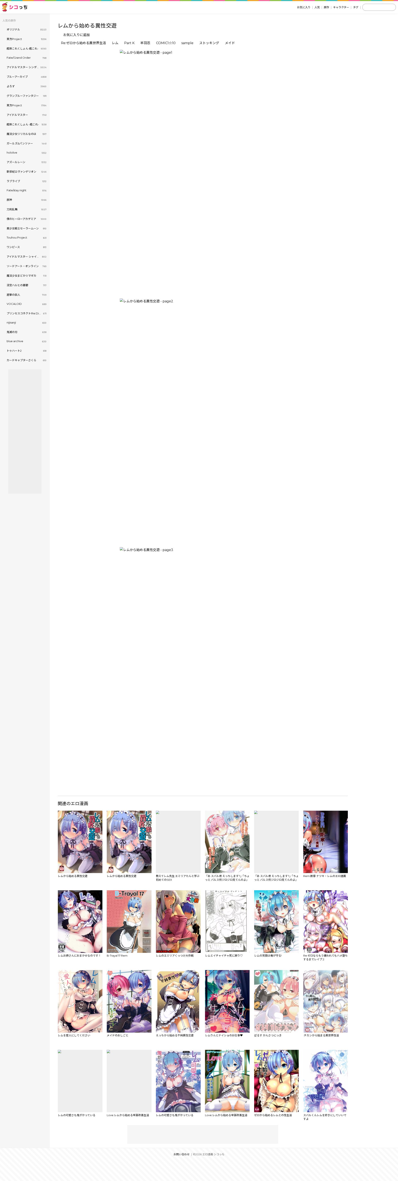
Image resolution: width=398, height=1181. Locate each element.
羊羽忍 (145, 43)
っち (18, 7)
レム (115, 43)
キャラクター (341, 7)
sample (187, 43)
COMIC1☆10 (166, 43)
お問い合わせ (182, 1154)
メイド (230, 43)
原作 (326, 7)
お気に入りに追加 (76, 35)
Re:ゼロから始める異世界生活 (83, 43)
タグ (355, 7)
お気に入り (304, 7)
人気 (317, 7)
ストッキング (209, 43)
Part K (129, 43)
